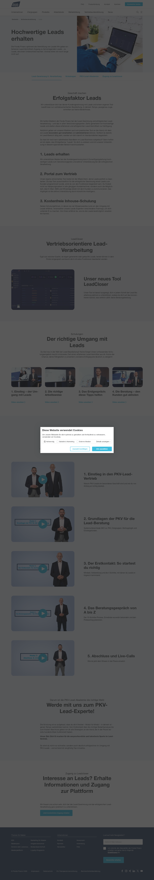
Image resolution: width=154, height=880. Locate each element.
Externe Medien (85, 441)
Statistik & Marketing (66, 441)
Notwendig (50, 441)
